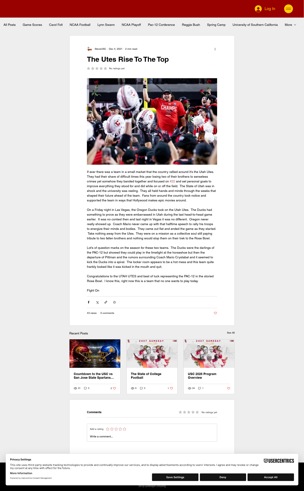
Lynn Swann (106, 25)
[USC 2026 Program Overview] (209, 353)
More (288, 25)
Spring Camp (216, 25)
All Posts (10, 25)
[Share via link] (105, 302)
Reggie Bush (191, 25)
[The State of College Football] (152, 353)
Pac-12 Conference (161, 25)
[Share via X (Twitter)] (97, 302)
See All (231, 332)
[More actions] (215, 49)
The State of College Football (146, 375)
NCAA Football (80, 25)
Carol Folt (56, 25)
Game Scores (32, 25)
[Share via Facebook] (88, 302)
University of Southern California (255, 25)
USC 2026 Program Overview (202, 375)
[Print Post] (114, 302)
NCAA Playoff (131, 25)
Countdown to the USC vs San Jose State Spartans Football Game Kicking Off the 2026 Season (93, 375)
